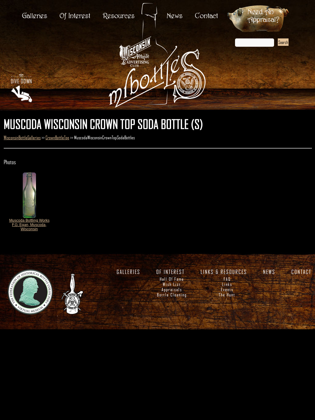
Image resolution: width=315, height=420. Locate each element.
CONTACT (301, 271)
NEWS (269, 271)
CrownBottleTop (57, 137)
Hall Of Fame (172, 279)
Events (227, 289)
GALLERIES (128, 271)
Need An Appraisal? (263, 16)
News (175, 16)
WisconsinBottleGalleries (22, 137)
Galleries (34, 16)
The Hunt (227, 294)
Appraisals (171, 289)
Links (227, 284)
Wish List (172, 284)
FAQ (227, 279)
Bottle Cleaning (172, 294)
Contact (206, 16)
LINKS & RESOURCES (224, 271)
